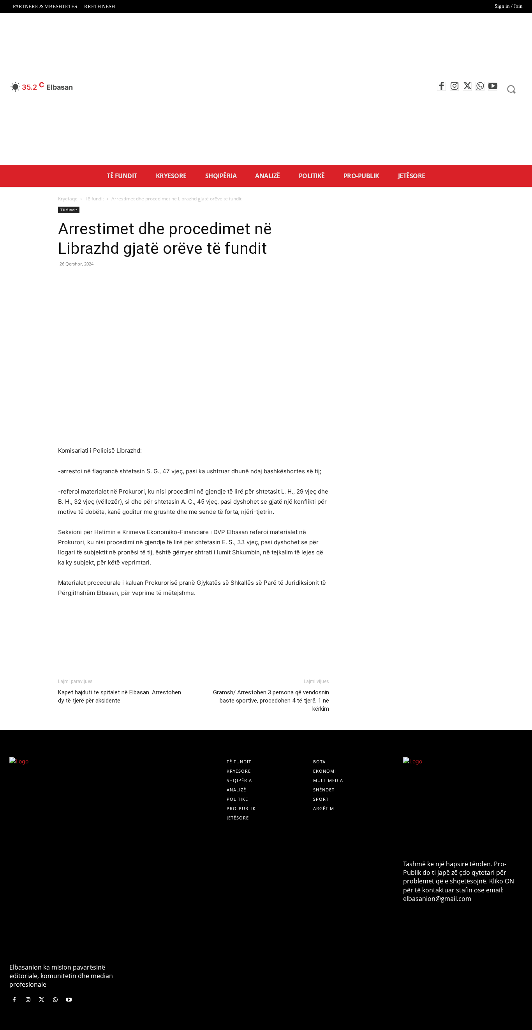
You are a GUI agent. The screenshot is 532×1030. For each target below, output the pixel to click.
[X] (467, 86)
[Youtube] (492, 86)
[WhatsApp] (480, 86)
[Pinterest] (101, 281)
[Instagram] (454, 86)
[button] (511, 89)
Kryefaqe (68, 198)
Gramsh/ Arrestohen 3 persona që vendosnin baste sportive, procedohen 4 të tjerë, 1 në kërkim (271, 700)
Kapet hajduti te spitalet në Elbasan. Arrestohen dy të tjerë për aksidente (119, 696)
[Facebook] (441, 86)
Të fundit (94, 198)
